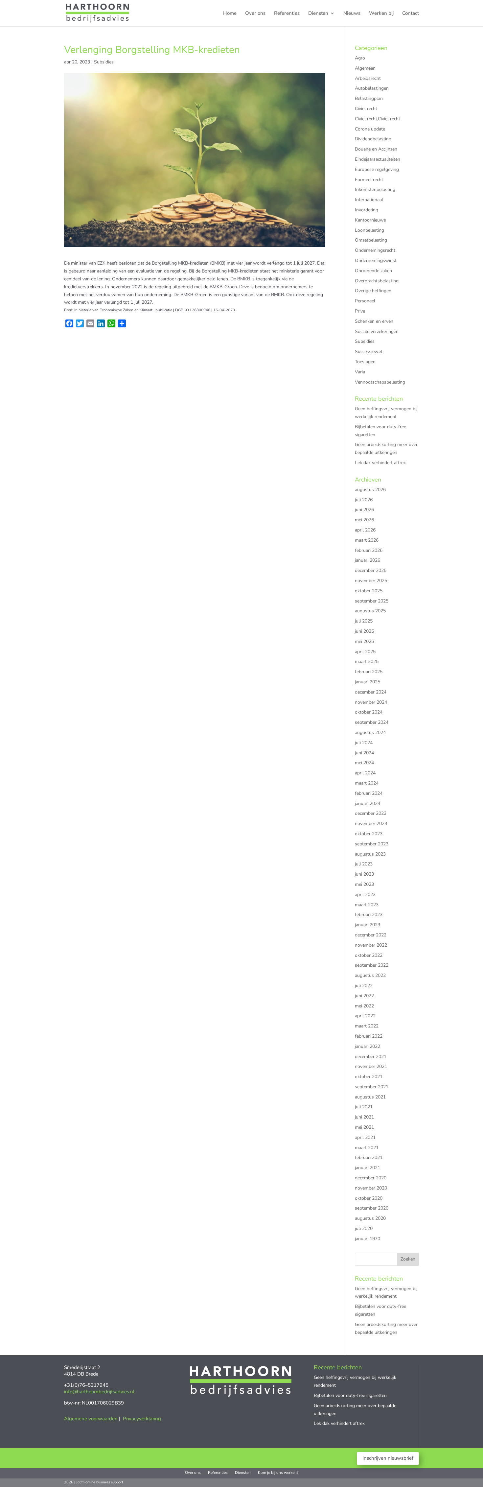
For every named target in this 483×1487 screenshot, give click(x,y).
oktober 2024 (368, 712)
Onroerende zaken (373, 271)
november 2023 (371, 823)
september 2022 (371, 965)
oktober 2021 (368, 1077)
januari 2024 (367, 803)
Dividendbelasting (373, 139)
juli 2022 (364, 985)
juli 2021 (364, 1107)
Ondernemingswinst (376, 260)
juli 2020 (364, 1228)
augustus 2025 (370, 611)
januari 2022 (367, 1046)
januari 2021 (367, 1168)
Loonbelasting (369, 230)
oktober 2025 (368, 591)
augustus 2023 (370, 854)
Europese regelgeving (377, 169)
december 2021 (370, 1056)
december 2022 (370, 935)
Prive (360, 311)
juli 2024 (364, 743)
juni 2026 (364, 510)
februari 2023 (368, 914)
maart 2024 (367, 783)
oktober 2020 (368, 1198)
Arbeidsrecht (368, 78)
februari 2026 (368, 550)
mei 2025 (364, 641)
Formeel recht (369, 180)
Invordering (366, 210)
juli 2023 (364, 864)
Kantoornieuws (370, 220)
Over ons (255, 13)
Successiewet (368, 351)
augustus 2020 (370, 1218)
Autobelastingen (372, 88)
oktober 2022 (368, 955)
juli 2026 (364, 500)
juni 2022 (364, 996)
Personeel (365, 301)
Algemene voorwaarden (91, 1418)
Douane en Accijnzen (376, 149)
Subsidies (104, 62)
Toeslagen (365, 362)
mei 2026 (364, 520)
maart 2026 (367, 540)
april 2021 (365, 1137)
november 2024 (371, 702)
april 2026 (365, 530)
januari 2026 (367, 560)
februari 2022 (368, 1036)
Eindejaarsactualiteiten (377, 159)
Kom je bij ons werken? (278, 1472)
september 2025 (371, 601)
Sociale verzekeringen (377, 331)
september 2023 (371, 844)
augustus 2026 (370, 489)
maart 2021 (367, 1148)
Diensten (318, 13)
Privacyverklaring (142, 1418)
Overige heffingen (373, 291)
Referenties (287, 13)
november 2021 (371, 1066)
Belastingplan (369, 98)
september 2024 (371, 722)
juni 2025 (364, 631)
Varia (360, 372)
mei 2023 (364, 884)
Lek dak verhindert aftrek (380, 463)
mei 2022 (364, 1006)
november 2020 (371, 1188)
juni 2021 (364, 1117)
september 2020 (371, 1208)
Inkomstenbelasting (375, 189)
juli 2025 (364, 621)
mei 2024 (364, 763)
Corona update (370, 129)
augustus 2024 (370, 732)
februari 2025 (368, 672)
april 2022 (365, 1016)
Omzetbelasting (371, 240)
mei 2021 (364, 1127)
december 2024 (370, 692)
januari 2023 (367, 925)
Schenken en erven (374, 321)
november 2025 (371, 581)
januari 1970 (367, 1239)
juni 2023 (364, 874)
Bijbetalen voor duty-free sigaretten (350, 1395)
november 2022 (371, 945)
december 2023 (370, 813)
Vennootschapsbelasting (380, 382)
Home (230, 13)
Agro (360, 58)
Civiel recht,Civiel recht (377, 119)
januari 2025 (367, 682)
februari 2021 (368, 1157)
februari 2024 (368, 793)
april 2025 (365, 652)
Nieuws (351, 13)
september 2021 (371, 1087)
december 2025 (370, 570)
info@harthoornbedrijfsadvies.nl (99, 1391)
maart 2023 (367, 905)
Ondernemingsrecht (375, 250)
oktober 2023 (368, 834)
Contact (410, 13)
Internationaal (369, 200)
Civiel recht (366, 109)
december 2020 (370, 1178)
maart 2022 (367, 1026)
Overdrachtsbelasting (377, 281)
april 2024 (365, 773)
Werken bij (381, 13)
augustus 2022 (370, 975)
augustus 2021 (370, 1097)
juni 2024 (364, 753)
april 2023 (365, 894)
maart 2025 (367, 661)
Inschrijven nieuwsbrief (387, 1458)
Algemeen (365, 68)
